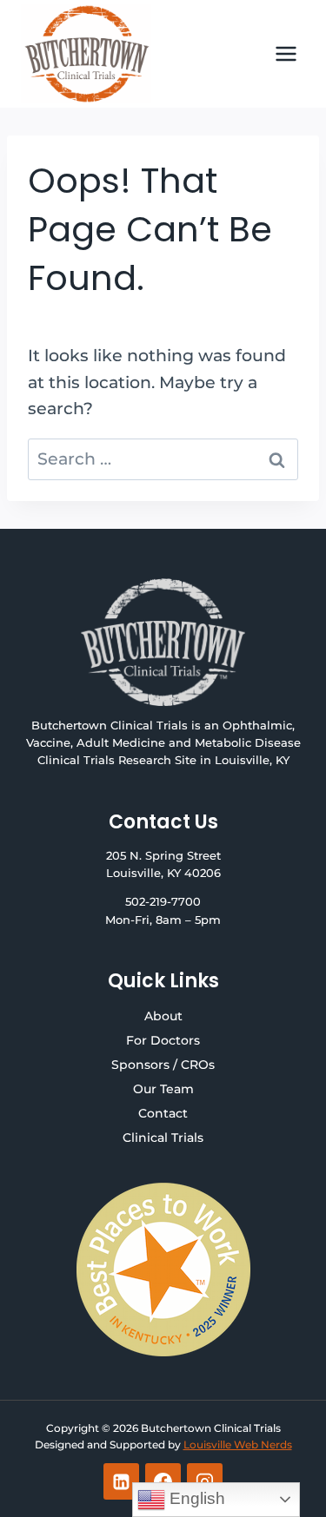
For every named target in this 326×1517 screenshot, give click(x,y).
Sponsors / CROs (163, 1064)
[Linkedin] (121, 1481)
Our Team (163, 1089)
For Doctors (163, 1040)
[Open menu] (285, 53)
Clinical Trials (163, 1137)
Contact (163, 1113)
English (195, 1498)
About (163, 1016)
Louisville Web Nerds (237, 1444)
